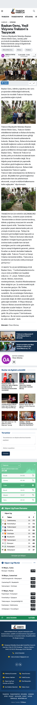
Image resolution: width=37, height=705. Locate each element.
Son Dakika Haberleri (11, 687)
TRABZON (5, 17)
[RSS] (20, 664)
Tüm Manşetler (26, 681)
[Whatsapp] (16, 664)
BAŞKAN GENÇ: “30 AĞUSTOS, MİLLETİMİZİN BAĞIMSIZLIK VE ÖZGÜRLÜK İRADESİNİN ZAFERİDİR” (10, 387)
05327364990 (19, 653)
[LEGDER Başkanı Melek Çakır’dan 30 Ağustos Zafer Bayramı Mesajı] (10, 398)
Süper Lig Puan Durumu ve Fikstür (8, 682)
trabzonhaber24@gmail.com (20, 657)
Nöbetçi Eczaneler (11, 673)
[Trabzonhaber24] (18, 11)
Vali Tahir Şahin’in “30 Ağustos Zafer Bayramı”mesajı (9, 423)
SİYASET (11, 696)
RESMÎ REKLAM (22, 698)
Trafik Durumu (26, 677)
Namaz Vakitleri (10, 677)
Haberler (4, 22)
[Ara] (34, 11)
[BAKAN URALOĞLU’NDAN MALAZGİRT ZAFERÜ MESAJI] (27, 378)
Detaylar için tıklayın (18, 556)
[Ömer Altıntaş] (6, 359)
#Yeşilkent (28, 50)
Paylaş (6, 83)
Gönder (6, 453)
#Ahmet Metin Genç (8, 50)
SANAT (24, 696)
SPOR (6, 696)
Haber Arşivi (25, 687)
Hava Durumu (26, 673)
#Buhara (19, 50)
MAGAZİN (18, 696)
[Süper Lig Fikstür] (34, 563)
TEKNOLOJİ (13, 698)
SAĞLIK (30, 696)
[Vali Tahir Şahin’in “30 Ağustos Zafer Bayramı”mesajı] (10, 416)
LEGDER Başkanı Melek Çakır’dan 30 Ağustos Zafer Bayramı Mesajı (9, 406)
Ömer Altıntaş (17, 358)
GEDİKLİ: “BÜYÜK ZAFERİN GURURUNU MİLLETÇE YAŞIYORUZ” (26, 423)
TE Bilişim (23, 702)
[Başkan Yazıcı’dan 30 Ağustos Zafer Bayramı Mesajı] (27, 398)
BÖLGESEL (29, 17)
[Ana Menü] (2, 11)
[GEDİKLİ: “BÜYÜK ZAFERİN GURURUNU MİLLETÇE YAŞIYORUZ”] (27, 416)
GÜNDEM (12, 22)
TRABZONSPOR (17, 17)
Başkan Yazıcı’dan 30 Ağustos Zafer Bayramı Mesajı (27, 406)
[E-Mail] (13, 362)
